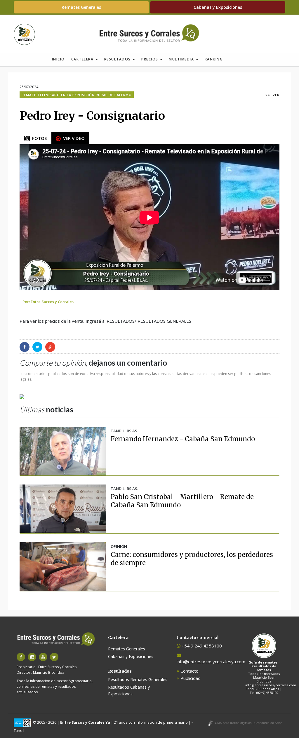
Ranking (214, 59)
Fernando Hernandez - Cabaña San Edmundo (183, 439)
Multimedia (182, 59)
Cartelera (83, 59)
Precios (150, 59)
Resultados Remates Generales (137, 679)
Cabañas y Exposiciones (218, 7)
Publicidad (190, 678)
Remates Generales (81, 7)
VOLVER (272, 95)
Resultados (118, 59)
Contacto (189, 671)
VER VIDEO (73, 138)
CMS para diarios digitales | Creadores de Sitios (248, 723)
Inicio (58, 59)
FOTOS (38, 138)
